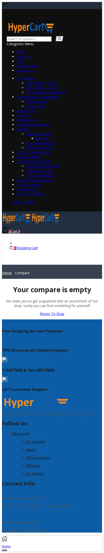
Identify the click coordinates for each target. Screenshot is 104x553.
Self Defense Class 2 (42, 87)
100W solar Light (39, 170)
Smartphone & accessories (37, 97)
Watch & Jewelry (39, 134)
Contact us (24, 70)
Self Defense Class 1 (42, 83)
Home (7, 273)
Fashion (22, 129)
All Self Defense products (46, 92)
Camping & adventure (33, 124)
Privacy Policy (27, 65)
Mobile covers (37, 101)
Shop (20, 52)
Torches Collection (40, 175)
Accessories (25, 110)
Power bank (35, 106)
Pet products (26, 189)
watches (42, 138)
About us (23, 56)
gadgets (22, 115)
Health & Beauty (29, 157)
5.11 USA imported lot (33, 152)
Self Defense (26, 78)
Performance (26, 120)
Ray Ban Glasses (29, 184)
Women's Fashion (40, 147)
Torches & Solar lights (33, 161)
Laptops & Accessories (34, 180)
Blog (20, 61)
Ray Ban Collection (41, 143)
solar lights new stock (43, 166)
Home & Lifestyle (30, 194)
